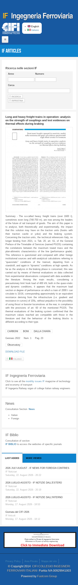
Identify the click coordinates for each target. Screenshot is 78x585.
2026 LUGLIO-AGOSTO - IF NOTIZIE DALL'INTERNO (34, 497)
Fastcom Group (47, 576)
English (34, 26)
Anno (11, 73)
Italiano (34, 30)
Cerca (11, 85)
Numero (39, 73)
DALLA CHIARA (42, 331)
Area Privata (31, 561)
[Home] (38, 17)
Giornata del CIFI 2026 (17, 512)
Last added (12, 458)
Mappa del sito (49, 561)
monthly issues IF (35, 381)
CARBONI (12, 331)
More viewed (34, 458)
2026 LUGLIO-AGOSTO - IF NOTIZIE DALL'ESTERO (33, 482)
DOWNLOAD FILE (15, 351)
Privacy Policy (13, 561)
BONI (26, 331)
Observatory (13, 344)
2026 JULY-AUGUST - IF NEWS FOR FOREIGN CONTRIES (37, 468)
